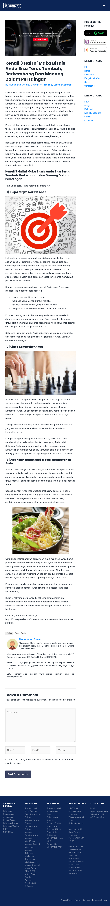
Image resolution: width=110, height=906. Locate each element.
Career (87, 82)
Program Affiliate (54, 829)
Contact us (89, 86)
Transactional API (54, 808)
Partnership (52, 844)
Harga (87, 71)
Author (9, 633)
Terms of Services (82, 900)
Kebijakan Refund (92, 78)
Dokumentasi (52, 817)
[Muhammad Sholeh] (12, 644)
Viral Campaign (31, 862)
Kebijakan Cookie (11, 826)
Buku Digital (52, 826)
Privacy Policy (66, 900)
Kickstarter (89, 74)
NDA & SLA (8, 832)
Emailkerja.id (30, 883)
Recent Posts (20, 633)
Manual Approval (32, 865)
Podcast (50, 820)
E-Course (29, 886)
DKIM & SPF (30, 871)
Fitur (86, 67)
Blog (49, 814)
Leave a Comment (63, 84)
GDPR (5, 829)
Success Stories (54, 823)
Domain (28, 880)
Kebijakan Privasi (10, 823)
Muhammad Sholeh (30, 639)
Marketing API (53, 811)
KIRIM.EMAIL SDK (54, 847)
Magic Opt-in (30, 868)
